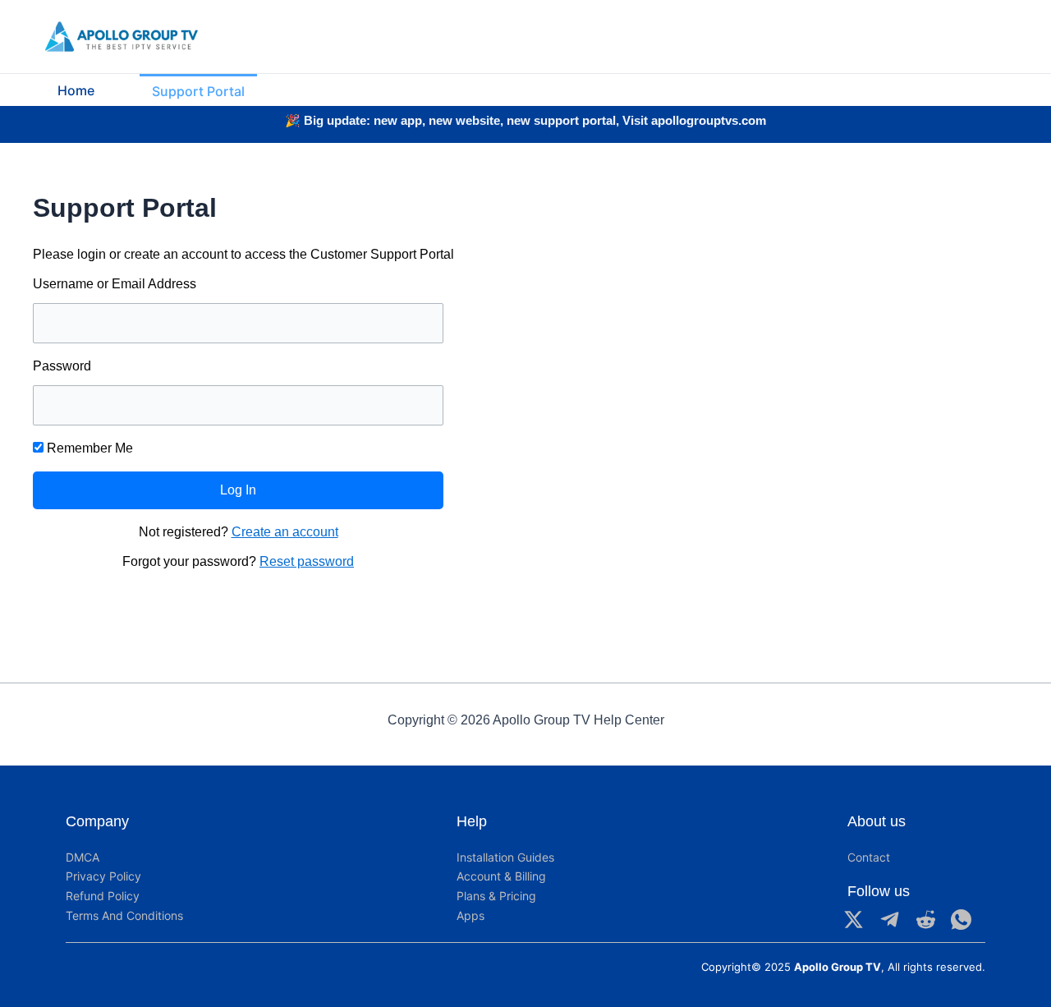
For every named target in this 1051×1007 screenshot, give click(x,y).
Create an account (285, 532)
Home (75, 90)
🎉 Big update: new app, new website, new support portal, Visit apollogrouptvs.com (525, 120)
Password (62, 366)
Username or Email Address (114, 284)
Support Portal (198, 91)
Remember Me (88, 448)
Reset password (306, 561)
